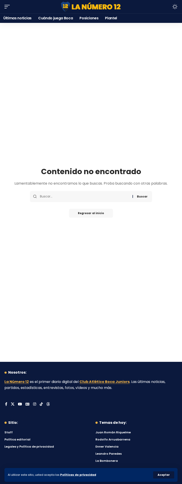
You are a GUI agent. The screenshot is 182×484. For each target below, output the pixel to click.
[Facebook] (6, 404)
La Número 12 (16, 381)
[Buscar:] (85, 196)
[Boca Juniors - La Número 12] (91, 7)
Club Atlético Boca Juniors (104, 381)
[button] (163, 474)
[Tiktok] (41, 404)
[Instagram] (34, 404)
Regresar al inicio (91, 213)
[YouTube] (20, 404)
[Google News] (27, 404)
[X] (12, 404)
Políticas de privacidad (78, 475)
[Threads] (48, 404)
